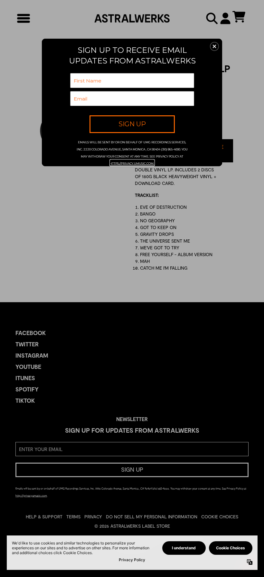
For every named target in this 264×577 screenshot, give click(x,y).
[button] (214, 46)
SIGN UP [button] (132, 124)
